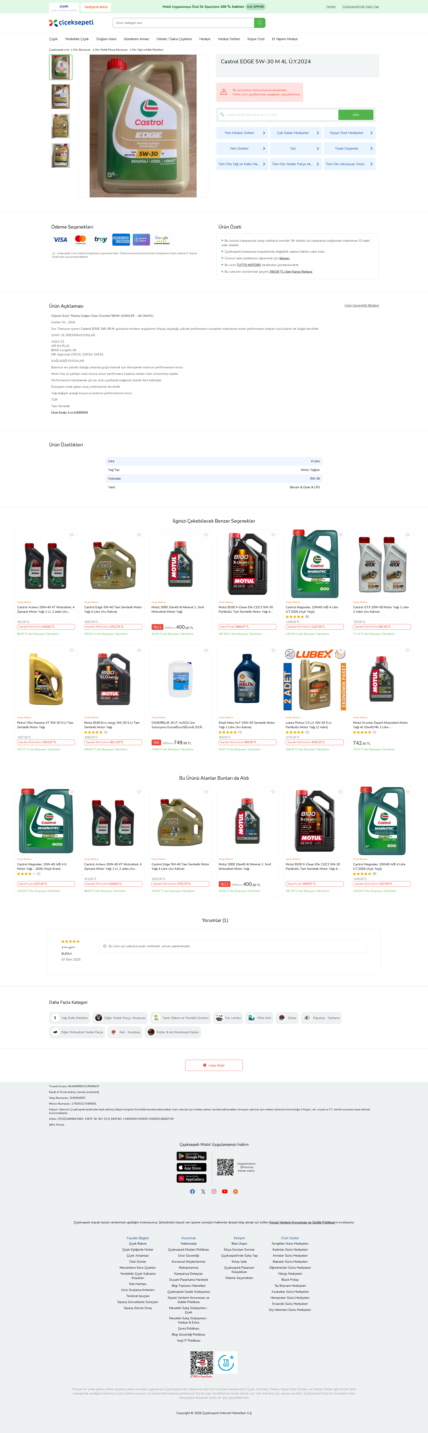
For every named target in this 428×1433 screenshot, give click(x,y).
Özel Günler (137, 1262)
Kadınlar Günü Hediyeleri (290, 1249)
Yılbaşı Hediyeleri (290, 1274)
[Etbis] (202, 1365)
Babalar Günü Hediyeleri (290, 1262)
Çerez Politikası (188, 1328)
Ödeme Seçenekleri (239, 1278)
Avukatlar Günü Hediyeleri (290, 1292)
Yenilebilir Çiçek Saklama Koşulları (138, 1276)
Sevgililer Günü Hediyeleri (290, 1243)
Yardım (331, 6)
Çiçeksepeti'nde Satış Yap (360, 6)
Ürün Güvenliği (188, 1256)
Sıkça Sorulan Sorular (239, 1249)
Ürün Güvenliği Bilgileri (361, 305)
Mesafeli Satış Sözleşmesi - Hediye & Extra (188, 1320)
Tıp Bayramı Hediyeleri (290, 1286)
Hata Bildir (216, 1065)
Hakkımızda (189, 1243)
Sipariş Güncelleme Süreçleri (137, 1302)
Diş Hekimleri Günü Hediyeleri (290, 1310)
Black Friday (290, 1280)
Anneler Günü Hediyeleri (290, 1256)
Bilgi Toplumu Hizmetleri (189, 1286)
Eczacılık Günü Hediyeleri (290, 1304)
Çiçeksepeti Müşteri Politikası (188, 1249)
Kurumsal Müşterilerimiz (188, 1262)
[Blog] (235, 1191)
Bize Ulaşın (239, 1243)
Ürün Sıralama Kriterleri (137, 1290)
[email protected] (88, 1092)
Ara (259, 23)
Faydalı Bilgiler (138, 1238)
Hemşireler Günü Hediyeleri (290, 1298)
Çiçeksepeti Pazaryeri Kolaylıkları (239, 1270)
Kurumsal (188, 1238)
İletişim (239, 1238)
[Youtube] (225, 1191)
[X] (203, 1191)
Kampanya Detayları (188, 1274)
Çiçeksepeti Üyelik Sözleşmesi (188, 1292)
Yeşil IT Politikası (188, 1340)
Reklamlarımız (188, 1268)
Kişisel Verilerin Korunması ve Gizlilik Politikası (188, 1300)
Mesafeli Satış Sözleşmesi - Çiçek (188, 1310)
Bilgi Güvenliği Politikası (188, 1334)
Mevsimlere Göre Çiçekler (138, 1268)
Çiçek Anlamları (138, 1256)
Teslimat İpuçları (138, 1296)
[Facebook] (192, 1191)
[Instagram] (214, 1191)
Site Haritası (137, 1284)
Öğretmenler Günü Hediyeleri (290, 1268)
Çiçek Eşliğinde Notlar (137, 1249)
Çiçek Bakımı (138, 1243)
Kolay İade (239, 1262)
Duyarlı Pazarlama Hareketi (188, 1280)
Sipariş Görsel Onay (138, 1308)
